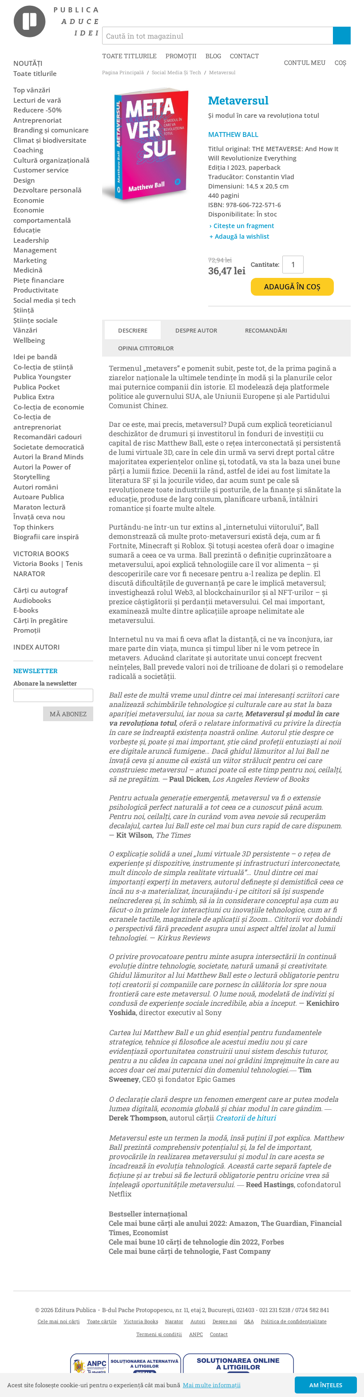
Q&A (249, 1321)
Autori (198, 1321)
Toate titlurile (129, 56)
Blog (213, 56)
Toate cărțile (102, 1321)
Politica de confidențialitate (294, 1321)
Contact (244, 56)
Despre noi (225, 1321)
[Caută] (342, 35)
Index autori (36, 646)
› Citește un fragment (242, 225)
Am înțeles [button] (326, 1385)
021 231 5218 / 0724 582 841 (294, 1310)
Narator (174, 1321)
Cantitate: (265, 264)
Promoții (181, 56)
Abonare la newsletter (45, 683)
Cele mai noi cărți (59, 1321)
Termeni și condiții (159, 1334)
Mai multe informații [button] (212, 1385)
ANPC (196, 1334)
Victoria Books (141, 1321)
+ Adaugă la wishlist (239, 236)
